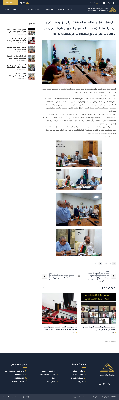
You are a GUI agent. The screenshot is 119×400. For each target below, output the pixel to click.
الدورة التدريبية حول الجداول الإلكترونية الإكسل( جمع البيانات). (16, 58)
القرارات (80, 381)
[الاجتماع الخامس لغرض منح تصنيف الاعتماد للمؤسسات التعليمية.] (31, 67)
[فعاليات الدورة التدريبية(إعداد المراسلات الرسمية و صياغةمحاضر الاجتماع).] (31, 76)
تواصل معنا (51, 381)
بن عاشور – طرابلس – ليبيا (14, 371)
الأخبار (96, 264)
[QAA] (102, 9)
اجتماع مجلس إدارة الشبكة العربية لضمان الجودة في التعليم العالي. (16, 31)
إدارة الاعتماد (78, 371)
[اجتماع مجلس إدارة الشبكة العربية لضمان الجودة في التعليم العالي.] (31, 31)
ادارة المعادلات (77, 374)
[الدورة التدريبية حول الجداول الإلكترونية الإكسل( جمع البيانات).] (31, 58)
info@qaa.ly (19, 374)
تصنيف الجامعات (77, 378)
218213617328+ (18, 378)
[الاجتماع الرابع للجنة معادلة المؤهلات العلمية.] (31, 49)
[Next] (43, 287)
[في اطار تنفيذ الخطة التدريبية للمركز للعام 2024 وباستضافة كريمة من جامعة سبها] (31, 40)
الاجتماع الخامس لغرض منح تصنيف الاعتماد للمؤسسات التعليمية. (16, 67)
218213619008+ (18, 381)
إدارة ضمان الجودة (49, 371)
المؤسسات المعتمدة (48, 374)
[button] (113, 384)
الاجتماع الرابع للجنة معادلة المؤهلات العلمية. (16, 48)
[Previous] (46, 287)
